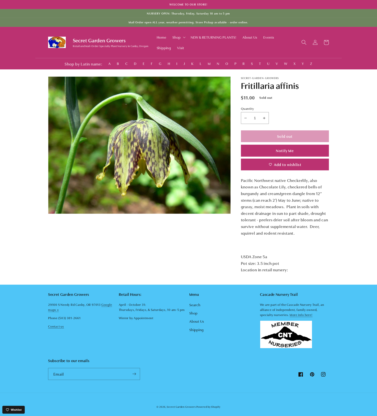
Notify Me (285, 150)
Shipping (196, 329)
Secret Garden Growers (181, 406)
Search (194, 304)
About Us (196, 321)
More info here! (301, 314)
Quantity (247, 108)
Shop (193, 312)
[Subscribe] (134, 374)
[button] (178, 37)
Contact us (56, 326)
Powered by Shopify (208, 406)
